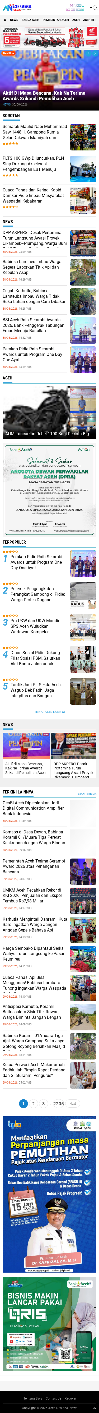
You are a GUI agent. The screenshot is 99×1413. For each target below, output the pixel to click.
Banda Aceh (30, 20)
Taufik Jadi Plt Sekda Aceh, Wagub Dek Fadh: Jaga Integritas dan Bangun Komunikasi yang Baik (36, 693)
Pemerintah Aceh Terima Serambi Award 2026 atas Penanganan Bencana (34, 867)
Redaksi (70, 1398)
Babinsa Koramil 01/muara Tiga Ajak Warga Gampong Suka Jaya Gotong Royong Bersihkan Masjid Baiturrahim (34, 1043)
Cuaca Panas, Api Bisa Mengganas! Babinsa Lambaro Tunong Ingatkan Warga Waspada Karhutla (34, 985)
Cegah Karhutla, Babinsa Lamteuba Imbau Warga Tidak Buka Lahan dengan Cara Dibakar (34, 296)
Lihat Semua (87, 794)
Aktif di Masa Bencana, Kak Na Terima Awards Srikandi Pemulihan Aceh (44, 96)
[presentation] (88, 53)
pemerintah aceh (56, 20)
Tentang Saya (32, 1398)
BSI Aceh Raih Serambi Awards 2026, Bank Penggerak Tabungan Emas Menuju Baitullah (33, 325)
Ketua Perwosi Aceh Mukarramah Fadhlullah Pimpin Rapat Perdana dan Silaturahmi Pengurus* (34, 1070)
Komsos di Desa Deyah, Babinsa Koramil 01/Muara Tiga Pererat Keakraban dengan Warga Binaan (34, 837)
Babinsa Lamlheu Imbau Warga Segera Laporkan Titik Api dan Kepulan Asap (32, 267)
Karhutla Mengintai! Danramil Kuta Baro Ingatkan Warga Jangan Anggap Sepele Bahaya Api (35, 925)
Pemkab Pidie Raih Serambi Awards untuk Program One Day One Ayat (32, 354)
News (14, 20)
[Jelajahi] (93, 7)
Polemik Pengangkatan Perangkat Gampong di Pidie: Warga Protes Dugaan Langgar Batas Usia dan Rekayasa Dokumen (38, 599)
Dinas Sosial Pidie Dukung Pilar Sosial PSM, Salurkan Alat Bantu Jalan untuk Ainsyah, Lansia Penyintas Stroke (35, 663)
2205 (58, 1103)
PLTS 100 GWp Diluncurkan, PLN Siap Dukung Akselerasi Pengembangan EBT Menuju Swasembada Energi (33, 166)
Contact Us (53, 1398)
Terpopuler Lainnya (49, 712)
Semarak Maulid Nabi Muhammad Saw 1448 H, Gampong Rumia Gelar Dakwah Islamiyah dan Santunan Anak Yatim (35, 134)
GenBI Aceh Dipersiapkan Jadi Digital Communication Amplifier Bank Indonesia (33, 808)
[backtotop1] (94, 1408)
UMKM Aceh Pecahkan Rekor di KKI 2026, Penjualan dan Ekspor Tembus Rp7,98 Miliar (32, 896)
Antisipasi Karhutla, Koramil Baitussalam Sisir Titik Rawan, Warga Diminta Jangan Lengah (32, 1012)
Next (72, 1103)
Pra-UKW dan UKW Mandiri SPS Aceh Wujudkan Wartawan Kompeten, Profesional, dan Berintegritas (38, 629)
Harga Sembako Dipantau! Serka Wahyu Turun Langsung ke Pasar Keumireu (33, 954)
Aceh (76, 20)
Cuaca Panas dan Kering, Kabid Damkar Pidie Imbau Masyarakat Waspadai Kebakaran (33, 195)
